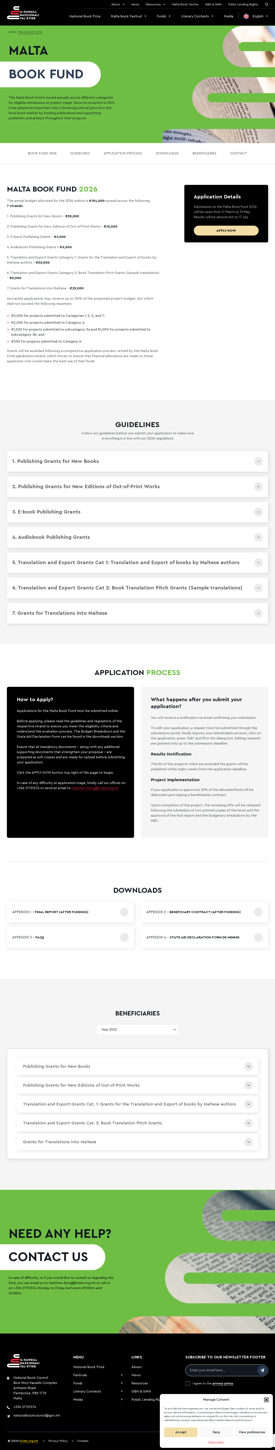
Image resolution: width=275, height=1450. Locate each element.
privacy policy (222, 1383)
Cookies (83, 1440)
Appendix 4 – (193, 937)
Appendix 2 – (193, 912)
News (135, 4)
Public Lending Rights (243, 4)
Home (12, 32)
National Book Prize (85, 16)
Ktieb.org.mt (29, 1440)
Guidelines (80, 153)
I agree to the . (213, 1383)
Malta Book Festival (126, 16)
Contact (238, 153)
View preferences (252, 1432)
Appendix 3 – (28, 937)
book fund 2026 (42, 153)
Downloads (167, 153)
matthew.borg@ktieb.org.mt (95, 788)
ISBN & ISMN (213, 4)
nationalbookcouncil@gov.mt (36, 1415)
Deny (216, 1432)
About (115, 4)
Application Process (123, 153)
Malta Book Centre (185, 4)
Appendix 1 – (50, 912)
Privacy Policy (216, 1442)
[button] (266, 1400)
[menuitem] (256, 16)
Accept (180, 1432)
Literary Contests (195, 16)
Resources (153, 4)
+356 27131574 (25, 1288)
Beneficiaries (204, 153)
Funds (161, 16)
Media (228, 16)
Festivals (80, 1375)
